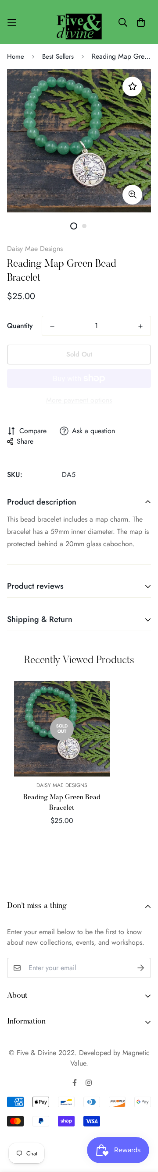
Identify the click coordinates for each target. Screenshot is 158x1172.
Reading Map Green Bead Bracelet (62, 803)
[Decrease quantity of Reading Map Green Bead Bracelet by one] (52, 326)
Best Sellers (58, 56)
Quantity (20, 326)
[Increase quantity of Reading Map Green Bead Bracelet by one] (140, 326)
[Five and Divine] (79, 22)
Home (15, 56)
